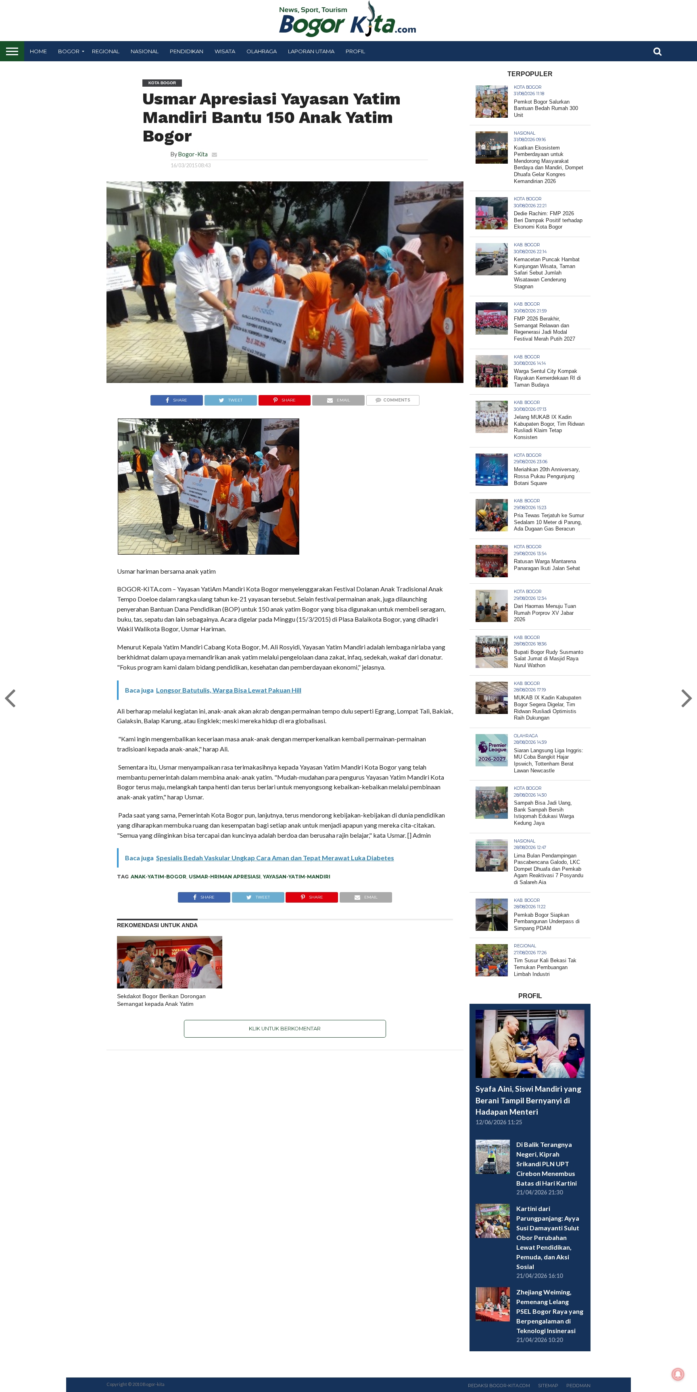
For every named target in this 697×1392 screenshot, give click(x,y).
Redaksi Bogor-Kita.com (499, 1385)
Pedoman (578, 1385)
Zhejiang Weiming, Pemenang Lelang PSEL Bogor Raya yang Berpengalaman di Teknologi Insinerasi (549, 1311)
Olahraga (261, 51)
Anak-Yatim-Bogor (158, 877)
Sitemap (548, 1385)
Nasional (145, 51)
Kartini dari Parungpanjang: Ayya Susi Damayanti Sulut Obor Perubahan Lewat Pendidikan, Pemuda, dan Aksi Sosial (547, 1237)
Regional (105, 51)
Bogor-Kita (193, 154)
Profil (355, 51)
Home (38, 51)
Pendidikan (186, 51)
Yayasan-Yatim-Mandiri (296, 877)
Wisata (225, 51)
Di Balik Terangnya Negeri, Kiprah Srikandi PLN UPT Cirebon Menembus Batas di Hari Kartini (546, 1163)
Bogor (68, 51)
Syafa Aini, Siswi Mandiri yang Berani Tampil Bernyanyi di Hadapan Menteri (528, 1100)
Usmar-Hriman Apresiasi (225, 877)
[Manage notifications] (678, 1374)
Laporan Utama (311, 51)
